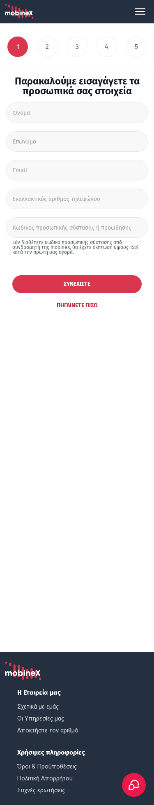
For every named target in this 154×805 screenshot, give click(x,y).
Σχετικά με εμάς (38, 706)
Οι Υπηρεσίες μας (40, 718)
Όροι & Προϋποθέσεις (47, 766)
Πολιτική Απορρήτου (45, 778)
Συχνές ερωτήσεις (41, 790)
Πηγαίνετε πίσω (77, 305)
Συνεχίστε (77, 283)
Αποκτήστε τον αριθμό (47, 730)
